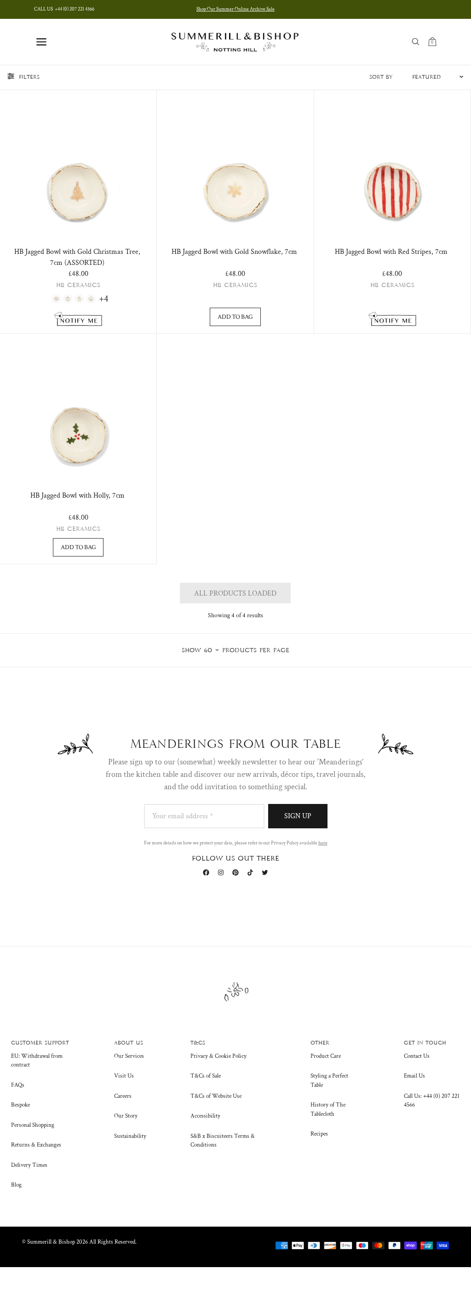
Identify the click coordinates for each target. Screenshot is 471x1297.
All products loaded (235, 593)
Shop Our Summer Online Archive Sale (235, 9)
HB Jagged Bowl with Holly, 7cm (77, 495)
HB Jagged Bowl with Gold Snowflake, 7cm (234, 252)
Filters (29, 77)
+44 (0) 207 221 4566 (64, 9)
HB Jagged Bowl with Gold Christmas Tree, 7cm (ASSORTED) (77, 257)
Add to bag (235, 317)
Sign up (297, 816)
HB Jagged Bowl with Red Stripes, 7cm (391, 252)
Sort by (381, 77)
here (322, 843)
